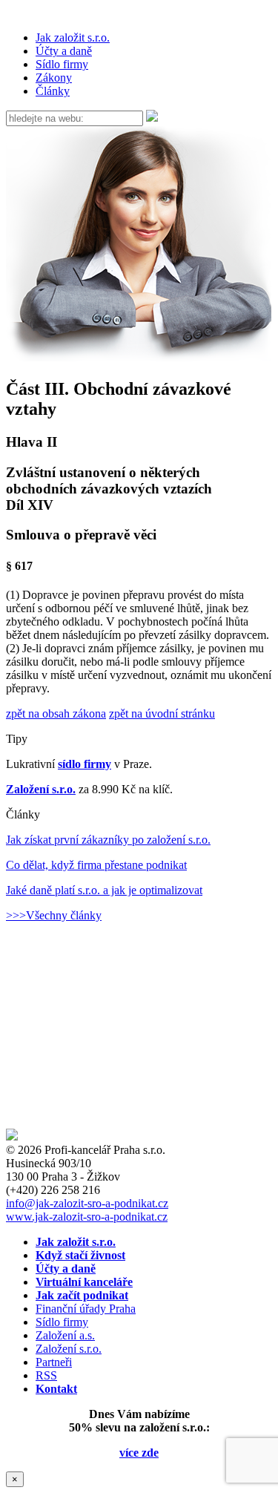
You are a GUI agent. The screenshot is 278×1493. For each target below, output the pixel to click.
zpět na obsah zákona (56, 713)
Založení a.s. (65, 1335)
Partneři (54, 1362)
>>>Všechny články (54, 915)
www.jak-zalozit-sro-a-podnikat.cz (87, 1216)
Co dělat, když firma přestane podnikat (96, 865)
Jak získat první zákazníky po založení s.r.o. (108, 839)
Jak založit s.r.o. (73, 37)
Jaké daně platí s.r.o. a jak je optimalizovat (104, 890)
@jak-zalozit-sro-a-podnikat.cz (87, 1203)
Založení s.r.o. (41, 789)
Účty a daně (64, 51)
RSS (46, 1375)
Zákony (54, 77)
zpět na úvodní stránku (162, 713)
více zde (139, 1452)
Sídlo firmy (62, 64)
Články (53, 91)
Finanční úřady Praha (86, 1308)
